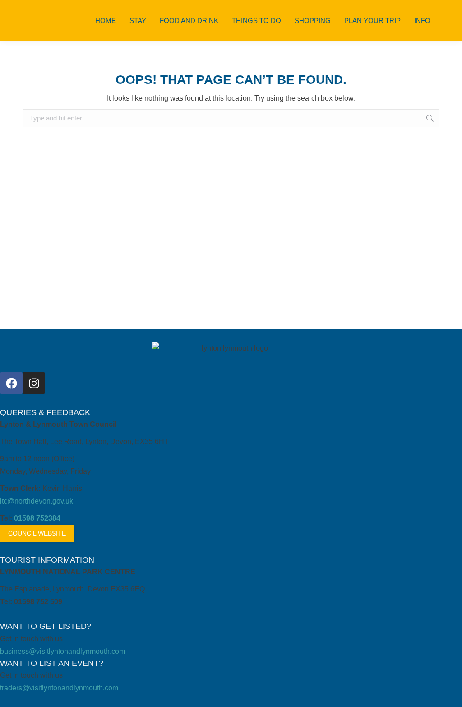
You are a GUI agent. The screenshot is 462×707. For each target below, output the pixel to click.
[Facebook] (11, 383)
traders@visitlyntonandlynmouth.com (59, 688)
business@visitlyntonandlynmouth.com (62, 651)
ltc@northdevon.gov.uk (36, 501)
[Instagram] (34, 383)
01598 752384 (37, 518)
